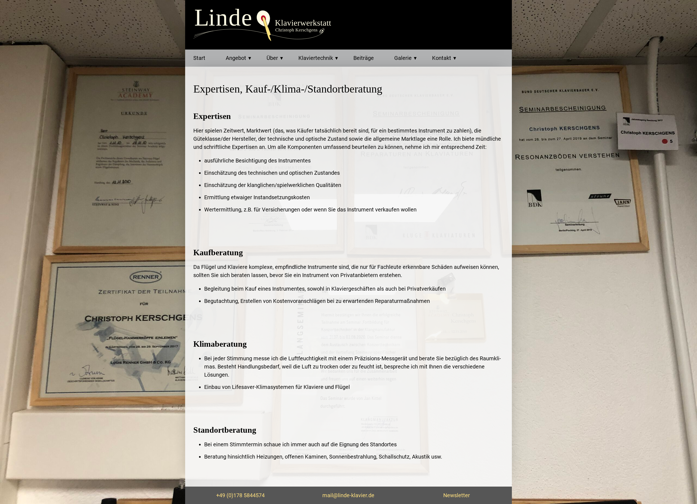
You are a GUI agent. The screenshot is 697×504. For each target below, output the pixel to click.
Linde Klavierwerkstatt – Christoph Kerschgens (264, 25)
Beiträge (363, 58)
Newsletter (456, 495)
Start (199, 58)
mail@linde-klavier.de (348, 495)
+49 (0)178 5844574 (240, 495)
